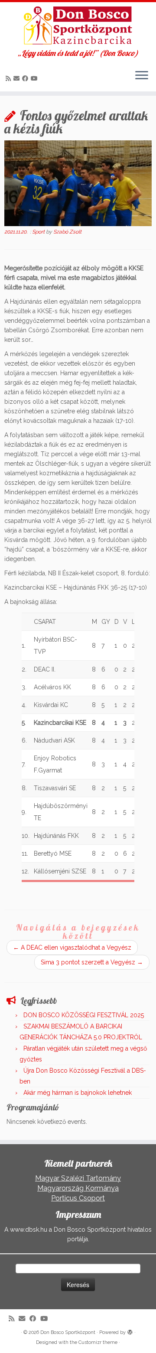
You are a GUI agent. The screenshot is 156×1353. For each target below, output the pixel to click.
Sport (39, 232)
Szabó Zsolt (67, 232)
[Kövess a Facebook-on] (26, 78)
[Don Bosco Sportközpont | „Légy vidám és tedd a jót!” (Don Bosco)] (78, 25)
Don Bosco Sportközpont (67, 1332)
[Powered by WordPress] (130, 1331)
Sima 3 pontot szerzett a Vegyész (92, 962)
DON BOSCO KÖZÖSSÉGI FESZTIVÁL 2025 (83, 1015)
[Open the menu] (141, 75)
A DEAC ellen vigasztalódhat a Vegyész (72, 947)
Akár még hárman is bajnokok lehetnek (77, 1092)
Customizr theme (97, 1342)
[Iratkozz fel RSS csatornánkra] (9, 78)
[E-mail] (17, 78)
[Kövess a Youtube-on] (35, 78)
